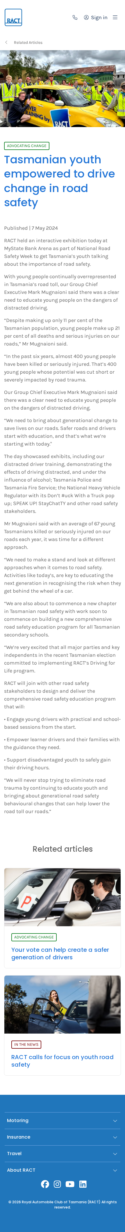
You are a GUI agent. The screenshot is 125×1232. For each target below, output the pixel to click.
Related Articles (28, 42)
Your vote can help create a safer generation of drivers (60, 953)
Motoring (17, 1120)
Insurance (18, 1137)
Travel (14, 1153)
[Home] (13, 17)
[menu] (115, 17)
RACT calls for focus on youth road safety (62, 1060)
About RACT (21, 1170)
